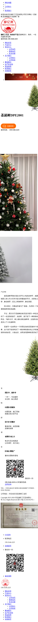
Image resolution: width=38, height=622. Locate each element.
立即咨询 (8, 484)
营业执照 (8, 66)
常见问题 (12, 53)
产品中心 (8, 45)
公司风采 (12, 60)
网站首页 (8, 43)
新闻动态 (12, 51)
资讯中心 (8, 47)
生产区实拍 (9, 64)
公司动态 (12, 49)
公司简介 (8, 6)
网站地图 (8, 2)
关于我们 (8, 55)
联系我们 (8, 11)
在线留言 (8, 71)
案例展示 (8, 62)
